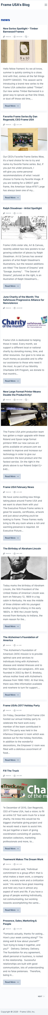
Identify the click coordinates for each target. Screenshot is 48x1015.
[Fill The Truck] (24, 790)
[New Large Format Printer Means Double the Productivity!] (24, 414)
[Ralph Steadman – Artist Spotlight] (24, 227)
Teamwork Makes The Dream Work (23, 859)
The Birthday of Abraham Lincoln (22, 548)
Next (40, 996)
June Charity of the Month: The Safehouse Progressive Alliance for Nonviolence (23, 300)
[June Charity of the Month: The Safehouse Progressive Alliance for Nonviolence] (24, 322)
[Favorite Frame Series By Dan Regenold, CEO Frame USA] (24, 139)
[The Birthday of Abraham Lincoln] (24, 568)
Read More (13, 107)
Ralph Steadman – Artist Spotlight (22, 208)
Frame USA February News (18, 487)
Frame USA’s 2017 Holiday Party (21, 705)
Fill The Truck (11, 770)
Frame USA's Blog (15, 5)
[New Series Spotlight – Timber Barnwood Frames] (24, 51)
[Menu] (46, 5)
